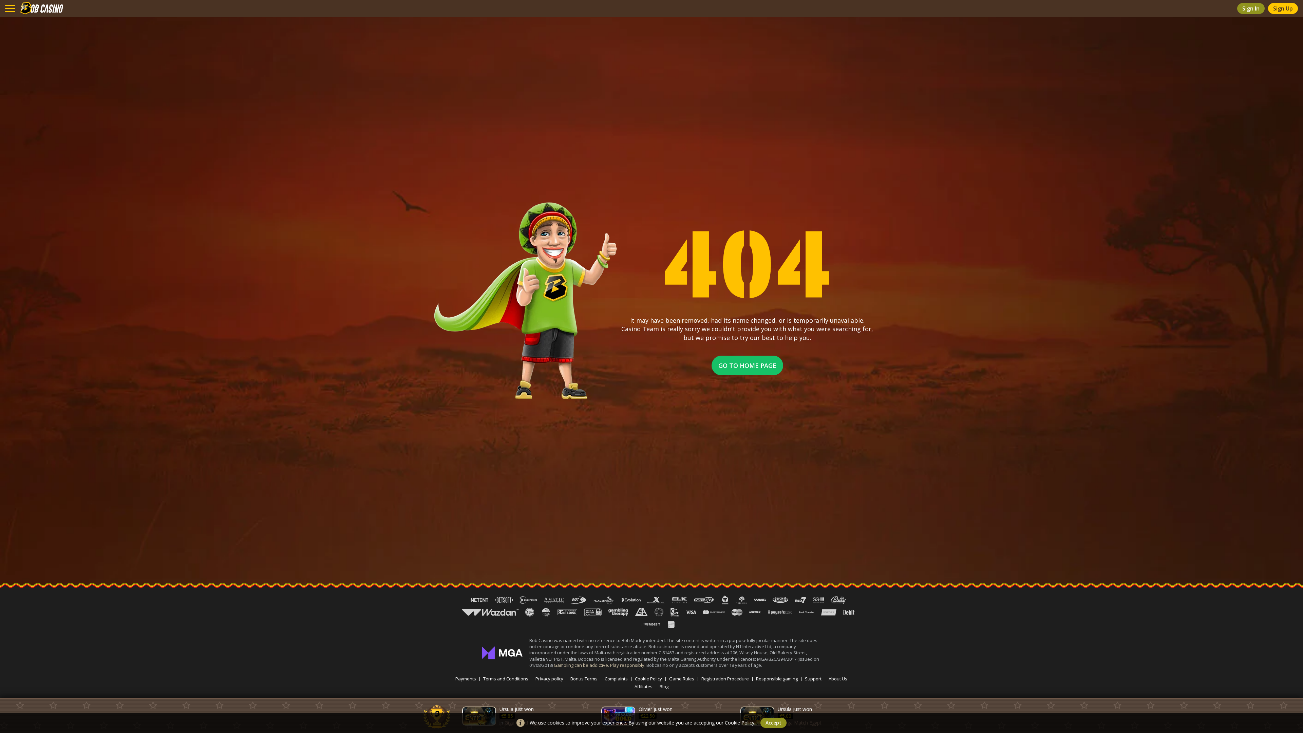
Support (813, 679)
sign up (1283, 8)
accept (773, 722)
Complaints (616, 679)
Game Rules (681, 679)
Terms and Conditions (505, 679)
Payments (465, 679)
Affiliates (644, 686)
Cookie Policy (648, 679)
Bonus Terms (584, 679)
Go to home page (747, 365)
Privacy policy (549, 679)
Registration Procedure (725, 679)
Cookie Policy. (740, 722)
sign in (1251, 8)
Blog (664, 686)
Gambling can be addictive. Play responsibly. (600, 665)
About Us (838, 679)
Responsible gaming (777, 679)
